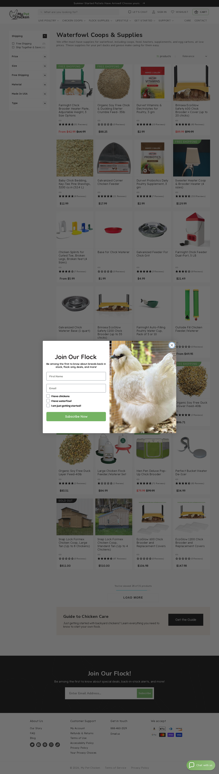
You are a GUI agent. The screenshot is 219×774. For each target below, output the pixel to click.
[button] (200, 765)
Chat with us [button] (204, 765)
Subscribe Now (76, 416)
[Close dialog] (172, 345)
